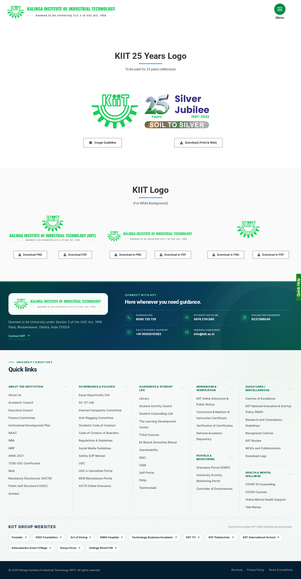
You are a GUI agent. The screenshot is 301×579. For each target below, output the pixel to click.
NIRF (11, 448)
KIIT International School (259, 537)
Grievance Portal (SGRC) (213, 467)
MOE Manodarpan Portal (95, 478)
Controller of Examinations (214, 488)
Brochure (236, 569)
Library (144, 398)
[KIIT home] (58, 304)
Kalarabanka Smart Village (29, 548)
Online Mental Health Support (266, 499)
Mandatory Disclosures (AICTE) (30, 478)
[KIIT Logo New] (52, 217)
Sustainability (148, 450)
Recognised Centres (259, 433)
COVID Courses (256, 492)
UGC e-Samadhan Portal (95, 471)
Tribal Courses (149, 435)
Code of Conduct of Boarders (99, 433)
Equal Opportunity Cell (94, 395)
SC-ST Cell (86, 402)
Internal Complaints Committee (100, 410)
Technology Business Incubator (152, 537)
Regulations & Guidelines (96, 440)
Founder (17, 537)
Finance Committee (21, 418)
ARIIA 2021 (16, 456)
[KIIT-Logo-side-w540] (61, 7)
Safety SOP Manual (92, 456)
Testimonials (148, 488)
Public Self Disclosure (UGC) (28, 486)
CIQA (142, 465)
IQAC (142, 457)
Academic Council (20, 402)
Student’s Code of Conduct (97, 425)
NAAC (12, 433)
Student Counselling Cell (156, 413)
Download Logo (256, 456)
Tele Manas (253, 507)
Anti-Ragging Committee (96, 418)
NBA (11, 440)
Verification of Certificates (214, 425)
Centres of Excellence (260, 398)
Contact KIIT (19, 336)
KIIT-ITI (191, 537)
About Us (14, 395)
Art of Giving (79, 537)
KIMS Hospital (109, 537)
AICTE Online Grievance (95, 486)
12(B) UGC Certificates (24, 463)
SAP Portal (146, 472)
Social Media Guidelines (95, 448)
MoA (11, 471)
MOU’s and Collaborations (263, 448)
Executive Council (20, 410)
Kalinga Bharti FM (101, 548)
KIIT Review (253, 440)
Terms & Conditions (281, 569)
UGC (82, 463)
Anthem (13, 493)
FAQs (143, 480)
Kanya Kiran (68, 548)
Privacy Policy (255, 569)
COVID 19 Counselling (260, 484)
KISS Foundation (47, 537)
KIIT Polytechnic (219, 537)
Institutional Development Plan (29, 425)
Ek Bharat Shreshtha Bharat (158, 442)
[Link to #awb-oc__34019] (279, 9)
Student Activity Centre (155, 406)
